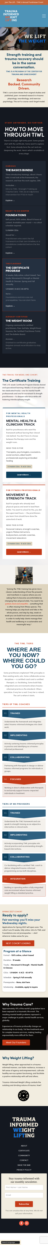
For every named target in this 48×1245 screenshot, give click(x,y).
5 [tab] (31, 581)
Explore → (10, 200)
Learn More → (24, 474)
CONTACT (24, 1160)
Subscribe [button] (24, 1204)
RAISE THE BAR (24, 1165)
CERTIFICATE (24, 1151)
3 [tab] (24, 581)
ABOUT (24, 1146)
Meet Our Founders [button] (16, 1042)
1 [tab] (16, 581)
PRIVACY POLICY (24, 1170)
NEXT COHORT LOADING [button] (18, 943)
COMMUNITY (24, 1156)
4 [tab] (28, 581)
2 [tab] (20, 581)
